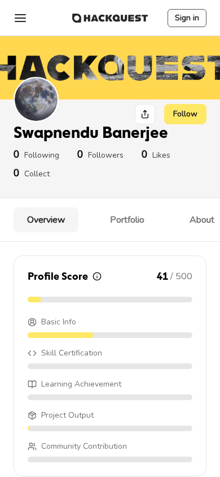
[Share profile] (145, 114)
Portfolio (127, 220)
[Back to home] (110, 18)
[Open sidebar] (20, 18)
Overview (46, 220)
